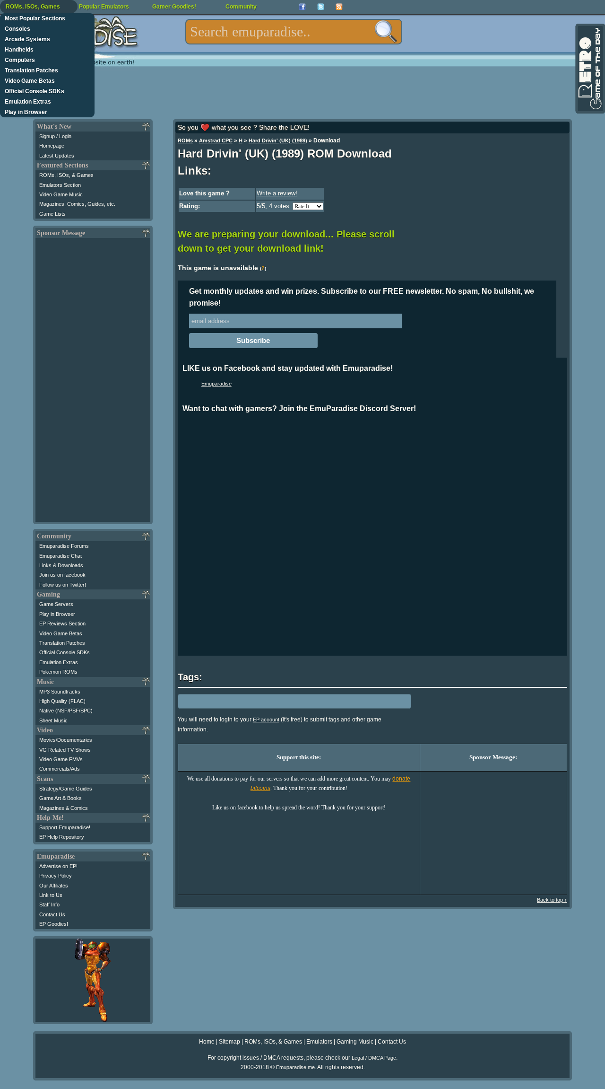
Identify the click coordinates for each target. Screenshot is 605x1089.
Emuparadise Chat (60, 556)
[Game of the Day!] (589, 68)
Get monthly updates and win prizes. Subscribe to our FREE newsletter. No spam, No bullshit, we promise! (361, 297)
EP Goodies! (53, 924)
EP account (266, 719)
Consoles (17, 29)
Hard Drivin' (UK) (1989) (278, 140)
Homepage (51, 146)
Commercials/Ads (59, 769)
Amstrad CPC (216, 140)
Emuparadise (216, 383)
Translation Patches (31, 70)
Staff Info (49, 904)
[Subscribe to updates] (339, 7)
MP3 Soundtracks (59, 691)
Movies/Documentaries (65, 740)
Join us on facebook (62, 575)
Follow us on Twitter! (62, 585)
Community (241, 6)
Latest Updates (56, 155)
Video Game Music (61, 194)
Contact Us (52, 914)
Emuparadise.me (295, 1067)
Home (207, 1041)
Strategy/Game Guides (65, 788)
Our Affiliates (53, 885)
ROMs (185, 140)
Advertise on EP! (58, 866)
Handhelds (19, 49)
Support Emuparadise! (64, 827)
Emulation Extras (28, 101)
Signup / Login (55, 136)
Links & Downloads (61, 565)
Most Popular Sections (35, 18)
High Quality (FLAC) (62, 701)
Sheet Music (53, 720)
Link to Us (50, 895)
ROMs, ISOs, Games (33, 6)
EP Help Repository (61, 837)
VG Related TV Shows (65, 750)
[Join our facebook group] (302, 7)
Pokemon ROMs (58, 672)
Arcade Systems (27, 39)
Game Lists (52, 214)
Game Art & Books (60, 798)
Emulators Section (60, 185)
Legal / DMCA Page (374, 1058)
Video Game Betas (30, 81)
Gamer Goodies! (174, 6)
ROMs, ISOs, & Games (66, 175)
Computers (20, 60)
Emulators (319, 1041)
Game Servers (56, 604)
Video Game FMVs (61, 759)
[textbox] (293, 31)
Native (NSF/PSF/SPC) (66, 710)
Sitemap (229, 1041)
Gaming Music (355, 1041)
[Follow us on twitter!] (320, 7)
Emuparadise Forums (64, 546)
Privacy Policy (55, 875)
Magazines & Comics (63, 808)
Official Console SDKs (34, 91)
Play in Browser (26, 112)
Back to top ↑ (552, 900)
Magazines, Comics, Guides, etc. (77, 204)
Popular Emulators (104, 6)
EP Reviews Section (62, 623)
